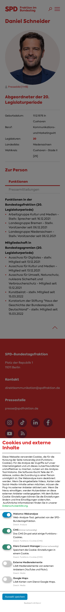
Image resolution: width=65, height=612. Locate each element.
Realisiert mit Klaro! (32, 603)
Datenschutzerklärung (15, 505)
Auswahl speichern (15, 596)
